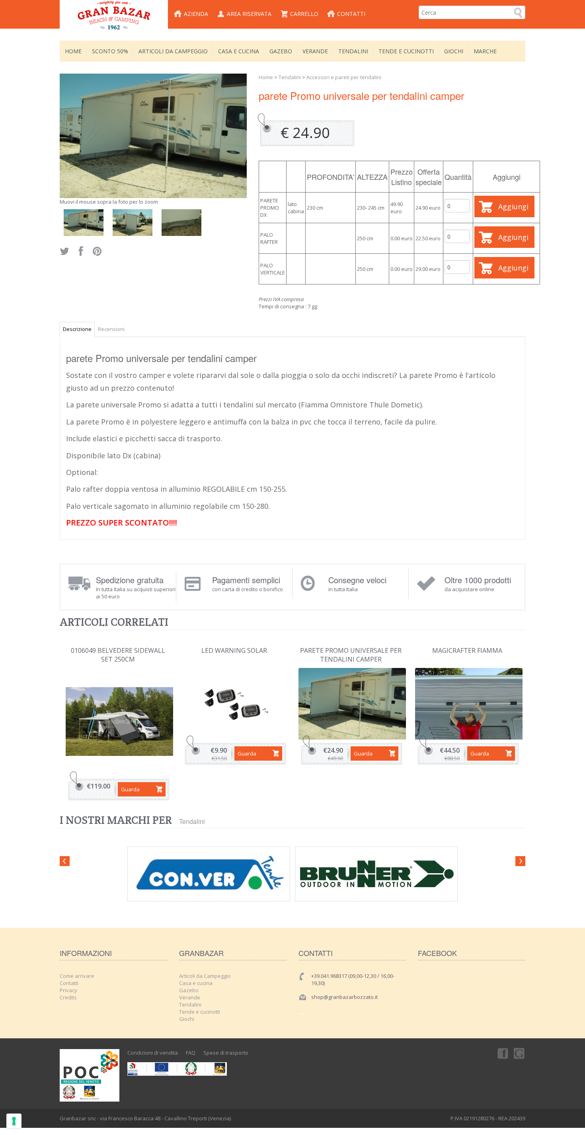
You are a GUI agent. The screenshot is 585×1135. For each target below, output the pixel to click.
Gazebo (280, 51)
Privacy (68, 990)
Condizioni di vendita (152, 1052)
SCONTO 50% (110, 51)
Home (73, 51)
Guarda (130, 789)
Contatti (351, 14)
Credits (68, 997)
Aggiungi (513, 206)
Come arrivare (77, 975)
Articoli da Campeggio (173, 51)
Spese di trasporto (225, 1052)
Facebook (502, 1053)
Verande (315, 51)
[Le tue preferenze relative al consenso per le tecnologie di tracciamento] (13, 1121)
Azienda (196, 14)
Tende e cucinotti (406, 51)
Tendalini (353, 51)
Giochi (453, 51)
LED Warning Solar (234, 650)
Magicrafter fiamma (467, 650)
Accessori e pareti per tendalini (343, 77)
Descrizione (77, 329)
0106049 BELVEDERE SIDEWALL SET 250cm (118, 655)
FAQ (190, 1052)
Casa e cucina (238, 51)
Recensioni (111, 329)
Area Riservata (249, 14)
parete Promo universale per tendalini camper (351, 655)
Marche (485, 51)
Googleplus (520, 1053)
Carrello (304, 14)
